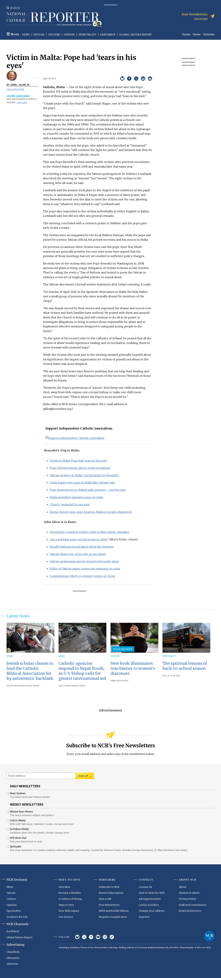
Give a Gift (105, 898)
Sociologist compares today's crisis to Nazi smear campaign (89, 532)
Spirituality (87, 34)
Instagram (105, 937)
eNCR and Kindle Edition (114, 910)
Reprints (144, 916)
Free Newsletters (109, 904)
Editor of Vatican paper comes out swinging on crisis (85, 568)
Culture (54, 34)
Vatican (38, 34)
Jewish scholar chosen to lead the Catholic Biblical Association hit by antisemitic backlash (30, 671)
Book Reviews (122, 649)
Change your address (152, 910)
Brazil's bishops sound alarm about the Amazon (82, 546)
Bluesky (77, 937)
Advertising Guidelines (69, 947)
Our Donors (66, 916)
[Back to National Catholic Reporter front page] (54, 19)
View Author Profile (15, 89)
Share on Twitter (136, 78)
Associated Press (29, 686)
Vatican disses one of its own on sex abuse (78, 554)
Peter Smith (13, 686)
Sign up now (201, 18)
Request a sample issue (113, 916)
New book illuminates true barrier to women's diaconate (132, 668)
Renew (197, 34)
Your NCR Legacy (69, 910)
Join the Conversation (18, 96)
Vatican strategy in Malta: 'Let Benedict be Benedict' (84, 475)
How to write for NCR (152, 892)
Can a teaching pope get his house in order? (79, 539)
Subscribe (208, 34)
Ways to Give (66, 904)
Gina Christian (67, 686)
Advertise (12, 963)
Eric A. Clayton (171, 676)
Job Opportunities (150, 898)
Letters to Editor (149, 904)
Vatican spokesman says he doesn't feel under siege (84, 561)
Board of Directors (190, 910)
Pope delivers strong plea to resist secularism (80, 468)
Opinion (69, 34)
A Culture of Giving (70, 898)
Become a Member (70, 892)
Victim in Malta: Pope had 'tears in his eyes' (79, 460)
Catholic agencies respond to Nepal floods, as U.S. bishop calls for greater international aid (82, 671)
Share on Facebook (129, 78)
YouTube (98, 937)
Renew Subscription (111, 892)
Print (150, 78)
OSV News (80, 686)
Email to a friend (143, 78)
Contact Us (145, 887)
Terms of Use (87, 947)
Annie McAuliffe (119, 681)
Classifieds (13, 951)
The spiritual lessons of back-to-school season (184, 666)
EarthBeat (108, 34)
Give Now (64, 887)
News (26, 34)
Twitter (84, 937)
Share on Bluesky (122, 78)
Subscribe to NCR (109, 887)
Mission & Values (189, 892)
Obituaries (13, 958)
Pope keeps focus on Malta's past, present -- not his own (88, 490)
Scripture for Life (17, 916)
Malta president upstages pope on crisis (76, 497)
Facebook (91, 937)
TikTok (112, 937)
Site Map (113, 947)
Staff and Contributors (192, 904)
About (182, 887)
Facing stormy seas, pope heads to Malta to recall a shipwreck (91, 512)
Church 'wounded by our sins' (70, 504)
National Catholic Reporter (209, 936)
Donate (186, 34)
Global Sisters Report (135, 34)
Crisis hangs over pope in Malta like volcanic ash (82, 482)
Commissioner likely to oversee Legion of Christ (82, 576)
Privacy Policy (187, 898)
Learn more (22, 102)
